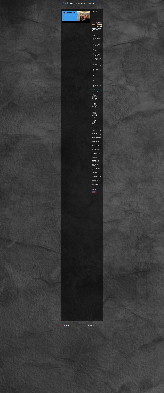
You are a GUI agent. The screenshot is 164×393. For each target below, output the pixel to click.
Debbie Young (94, 164)
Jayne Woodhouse (94, 187)
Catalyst (97, 152)
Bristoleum (98, 149)
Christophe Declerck (95, 156)
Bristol (99, 146)
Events (98, 165)
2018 (94, 130)
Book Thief (97, 145)
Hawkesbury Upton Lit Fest (96, 180)
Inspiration (96, 184)
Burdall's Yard (94, 150)
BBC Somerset (99, 138)
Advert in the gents (95, 134)
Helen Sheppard (99, 181)
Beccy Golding (94, 142)
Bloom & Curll (94, 144)
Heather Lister (94, 181)
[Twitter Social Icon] (64, 325)
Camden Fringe (99, 150)
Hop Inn (98, 183)
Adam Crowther (94, 133)
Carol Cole (93, 152)
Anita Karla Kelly (94, 137)
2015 (93, 130)
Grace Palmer (99, 176)
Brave (97, 146)
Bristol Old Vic (94, 149)
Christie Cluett (98, 154)
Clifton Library (94, 160)
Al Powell (99, 134)
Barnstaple (93, 141)
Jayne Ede (98, 185)
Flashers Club (98, 168)
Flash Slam (93, 168)
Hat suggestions (94, 177)
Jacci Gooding (94, 185)
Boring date (94, 146)
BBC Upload (94, 140)
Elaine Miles (98, 164)
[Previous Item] (93, 24)
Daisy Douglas (97, 161)
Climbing (98, 160)
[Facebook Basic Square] (93, 192)
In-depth (93, 184)
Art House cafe (99, 137)
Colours (93, 161)
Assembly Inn (94, 138)
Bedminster (98, 142)
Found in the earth (95, 169)
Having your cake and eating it (96, 179)
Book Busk (93, 145)
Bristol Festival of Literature (96, 148)
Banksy (97, 140)
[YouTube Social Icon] (94, 192)
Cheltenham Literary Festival (96, 153)
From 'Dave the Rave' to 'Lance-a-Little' (97, 173)
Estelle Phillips (94, 165)
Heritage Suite (94, 183)
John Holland (99, 187)
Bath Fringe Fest (98, 141)
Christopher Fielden (95, 157)
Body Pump (98, 144)
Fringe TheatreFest (95, 172)
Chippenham (94, 154)
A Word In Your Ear (98, 130)
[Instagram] (63, 325)
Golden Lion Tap (94, 176)
